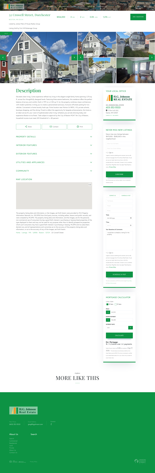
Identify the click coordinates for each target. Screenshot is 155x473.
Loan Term (109, 301)
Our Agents (115, 115)
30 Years (111, 304)
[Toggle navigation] (150, 6)
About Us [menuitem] (91, 6)
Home (18, 233)
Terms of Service (111, 283)
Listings (24, 233)
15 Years (119, 304)
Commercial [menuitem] (51, 6)
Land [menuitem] (74, 6)
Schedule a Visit (126, 195)
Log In (139, 6)
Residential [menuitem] (64, 6)
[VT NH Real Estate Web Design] (140, 461)
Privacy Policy (112, 167)
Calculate (119, 335)
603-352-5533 (113, 107)
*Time (107, 222)
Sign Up (131, 6)
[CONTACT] (138, 17)
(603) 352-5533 (14, 424)
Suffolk (35, 233)
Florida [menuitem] (81, 6)
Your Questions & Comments (114, 229)
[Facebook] (51, 424)
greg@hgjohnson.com (35, 424)
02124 (48, 233)
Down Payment (111, 316)
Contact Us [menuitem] (102, 6)
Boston (41, 233)
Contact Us (109, 115)
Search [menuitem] (11, 438)
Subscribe (119, 174)
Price (107, 309)
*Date (107, 215)
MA (30, 233)
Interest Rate (110, 324)
